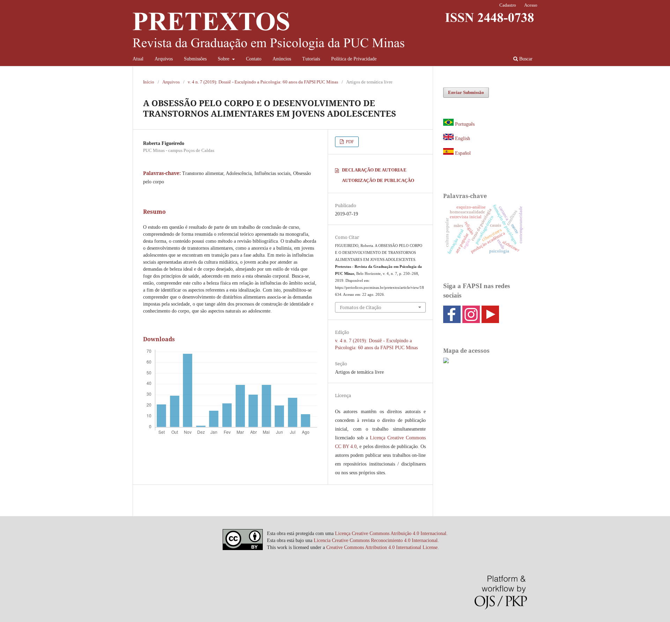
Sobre (224, 58)
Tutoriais (311, 58)
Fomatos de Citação (360, 307)
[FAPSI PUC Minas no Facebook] (452, 320)
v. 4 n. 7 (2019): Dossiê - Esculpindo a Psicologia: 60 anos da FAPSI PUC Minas (263, 82)
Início (148, 82)
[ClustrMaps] (446, 361)
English (462, 138)
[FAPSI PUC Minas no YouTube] (490, 320)
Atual (138, 58)
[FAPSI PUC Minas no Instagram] (471, 320)
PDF (349, 141)
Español (462, 153)
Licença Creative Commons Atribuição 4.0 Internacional (390, 533)
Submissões (195, 58)
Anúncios (282, 58)
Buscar (525, 58)
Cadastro (507, 5)
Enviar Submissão (466, 92)
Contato (253, 58)
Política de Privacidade (354, 58)
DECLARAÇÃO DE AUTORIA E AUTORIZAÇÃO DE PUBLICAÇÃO (378, 175)
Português (465, 124)
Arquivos (164, 58)
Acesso (530, 5)
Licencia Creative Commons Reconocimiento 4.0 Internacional (376, 540)
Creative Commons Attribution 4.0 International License (382, 547)
